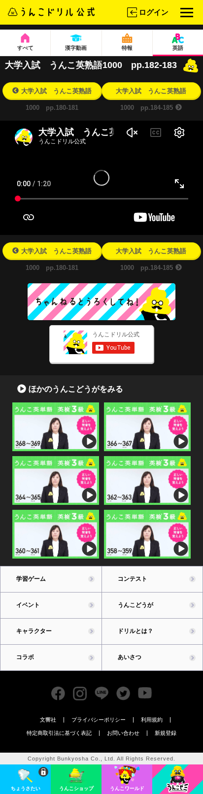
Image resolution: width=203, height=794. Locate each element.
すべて (25, 48)
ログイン (154, 12)
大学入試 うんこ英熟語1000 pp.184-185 (151, 93)
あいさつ (129, 657)
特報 (127, 48)
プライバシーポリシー (98, 720)
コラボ (25, 657)
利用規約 (152, 720)
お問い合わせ (123, 733)
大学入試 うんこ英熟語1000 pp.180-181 (56, 93)
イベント (28, 604)
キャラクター (34, 631)
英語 (177, 48)
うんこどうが (135, 604)
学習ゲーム (31, 578)
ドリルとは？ (135, 631)
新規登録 (165, 733)
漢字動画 (76, 48)
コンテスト (132, 578)
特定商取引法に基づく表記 (59, 733)
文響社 (48, 720)
